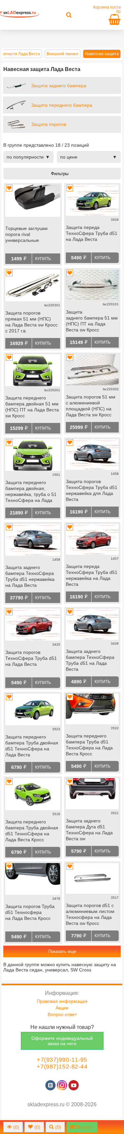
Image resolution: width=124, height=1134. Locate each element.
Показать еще (62, 951)
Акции (62, 1007)
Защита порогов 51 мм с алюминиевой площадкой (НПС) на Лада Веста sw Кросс (90, 405)
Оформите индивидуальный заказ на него (62, 1041)
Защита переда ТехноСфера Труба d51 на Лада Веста (91, 233)
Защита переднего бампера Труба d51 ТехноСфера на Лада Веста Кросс (89, 744)
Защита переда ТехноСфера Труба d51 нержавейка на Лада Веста (91, 575)
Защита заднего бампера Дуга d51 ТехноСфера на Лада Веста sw (89, 829)
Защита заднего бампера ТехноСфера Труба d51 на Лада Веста (90, 660)
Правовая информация (62, 1001)
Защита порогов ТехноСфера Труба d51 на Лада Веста (31, 658)
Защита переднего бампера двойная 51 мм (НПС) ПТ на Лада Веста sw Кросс (32, 406)
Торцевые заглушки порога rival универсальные (26, 234)
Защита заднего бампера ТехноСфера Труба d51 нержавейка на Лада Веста (30, 576)
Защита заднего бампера (58, 85)
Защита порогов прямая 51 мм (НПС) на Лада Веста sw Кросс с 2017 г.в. (31, 321)
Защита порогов (48, 124)
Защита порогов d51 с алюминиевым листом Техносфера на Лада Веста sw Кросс (90, 914)
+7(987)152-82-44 (62, 1066)
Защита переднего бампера (61, 105)
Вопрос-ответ (62, 1014)
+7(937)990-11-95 (62, 1059)
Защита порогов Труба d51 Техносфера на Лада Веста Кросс (30, 912)
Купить (43, 258)
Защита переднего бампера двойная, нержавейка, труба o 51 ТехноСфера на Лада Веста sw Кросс (31, 492)
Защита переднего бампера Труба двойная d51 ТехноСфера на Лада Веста (31, 745)
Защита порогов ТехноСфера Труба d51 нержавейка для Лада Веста (91, 490)
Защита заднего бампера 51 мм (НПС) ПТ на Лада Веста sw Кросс (92, 320)
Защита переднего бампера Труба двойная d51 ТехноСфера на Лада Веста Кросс (31, 830)
